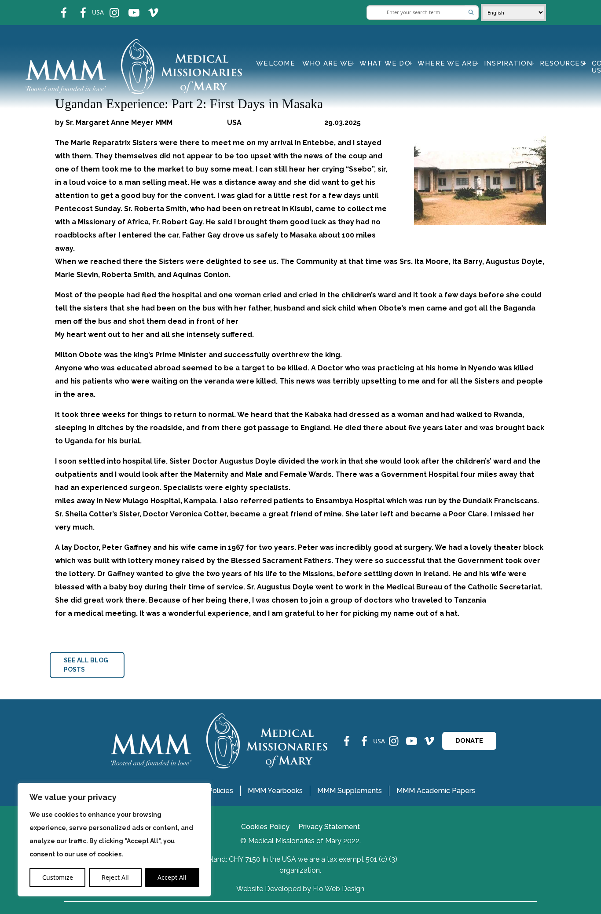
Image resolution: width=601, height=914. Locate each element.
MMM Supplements (349, 790)
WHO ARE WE (327, 63)
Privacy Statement (329, 827)
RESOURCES (562, 63)
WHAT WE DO (384, 63)
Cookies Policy (265, 827)
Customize (57, 877)
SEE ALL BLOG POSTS (86, 665)
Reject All (115, 877)
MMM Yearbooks (275, 790)
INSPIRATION (508, 63)
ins (108, 7)
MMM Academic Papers (435, 790)
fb (57, 7)
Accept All (172, 877)
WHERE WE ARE (447, 63)
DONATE (469, 741)
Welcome (275, 63)
